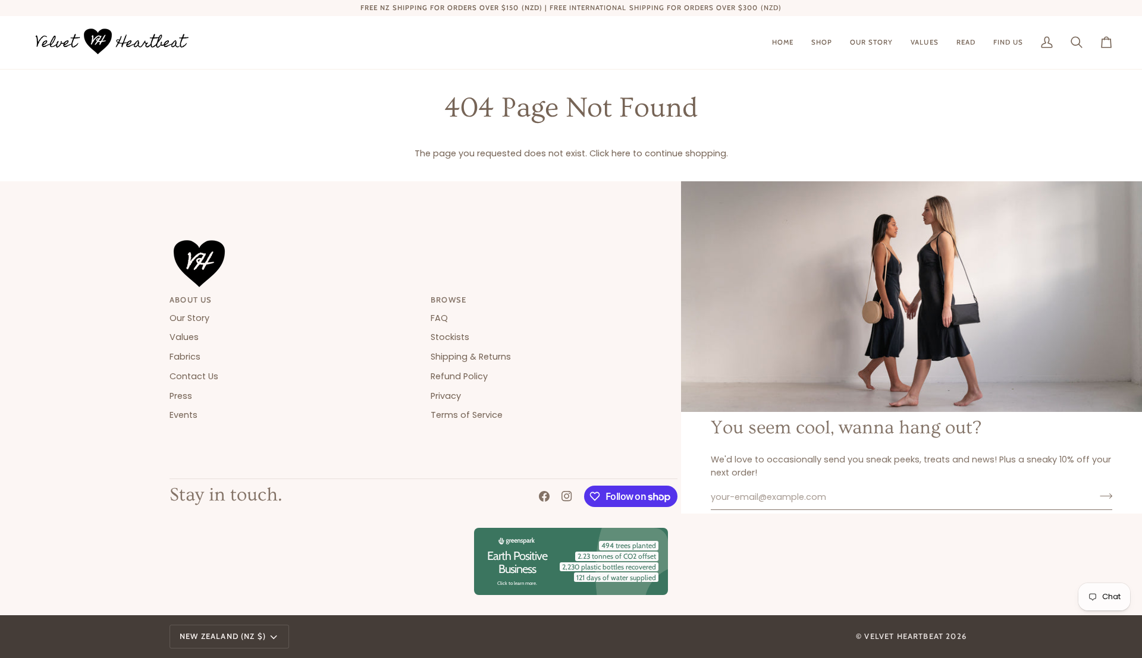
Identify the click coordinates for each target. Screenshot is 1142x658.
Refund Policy (459, 376)
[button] (821, 42)
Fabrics (185, 357)
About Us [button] (191, 299)
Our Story (189, 318)
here (620, 153)
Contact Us (194, 376)
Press (181, 396)
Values (184, 337)
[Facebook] (544, 496)
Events (183, 415)
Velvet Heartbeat (903, 636)
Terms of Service (467, 415)
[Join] (1102, 495)
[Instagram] (566, 496)
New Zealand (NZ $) (223, 636)
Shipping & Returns (471, 357)
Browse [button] (448, 299)
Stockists (450, 337)
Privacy (446, 396)
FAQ (439, 318)
